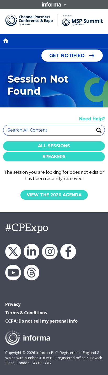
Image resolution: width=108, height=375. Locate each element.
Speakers (54, 156)
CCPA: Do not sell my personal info (41, 321)
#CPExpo (26, 228)
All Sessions (54, 145)
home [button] (6, 40)
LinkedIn (31, 251)
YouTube (13, 272)
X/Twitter (13, 251)
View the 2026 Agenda (54, 194)
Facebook (68, 251)
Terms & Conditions (26, 313)
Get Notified (67, 55)
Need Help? (92, 118)
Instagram (50, 251)
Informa (54, 4)
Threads (31, 272)
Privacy (12, 304)
